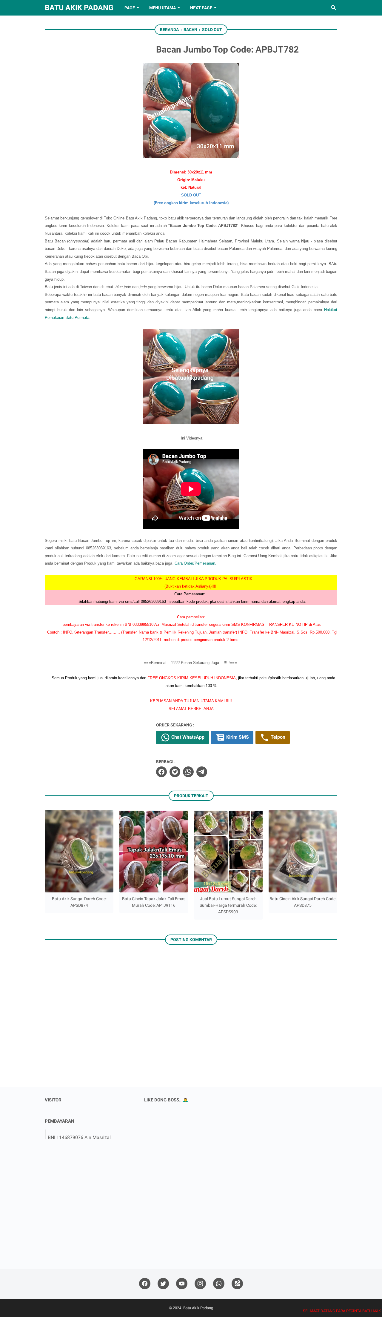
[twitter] (175, 771)
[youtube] (181, 1284)
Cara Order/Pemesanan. (195, 563)
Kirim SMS (237, 737)
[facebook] (161, 771)
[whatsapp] (188, 771)
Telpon (277, 737)
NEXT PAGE (201, 7)
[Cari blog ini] (333, 7)
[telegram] (201, 771)
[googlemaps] (237, 1284)
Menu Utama (162, 7)
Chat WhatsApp (187, 737)
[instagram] (200, 1284)
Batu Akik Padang (79, 7)
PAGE (129, 7)
